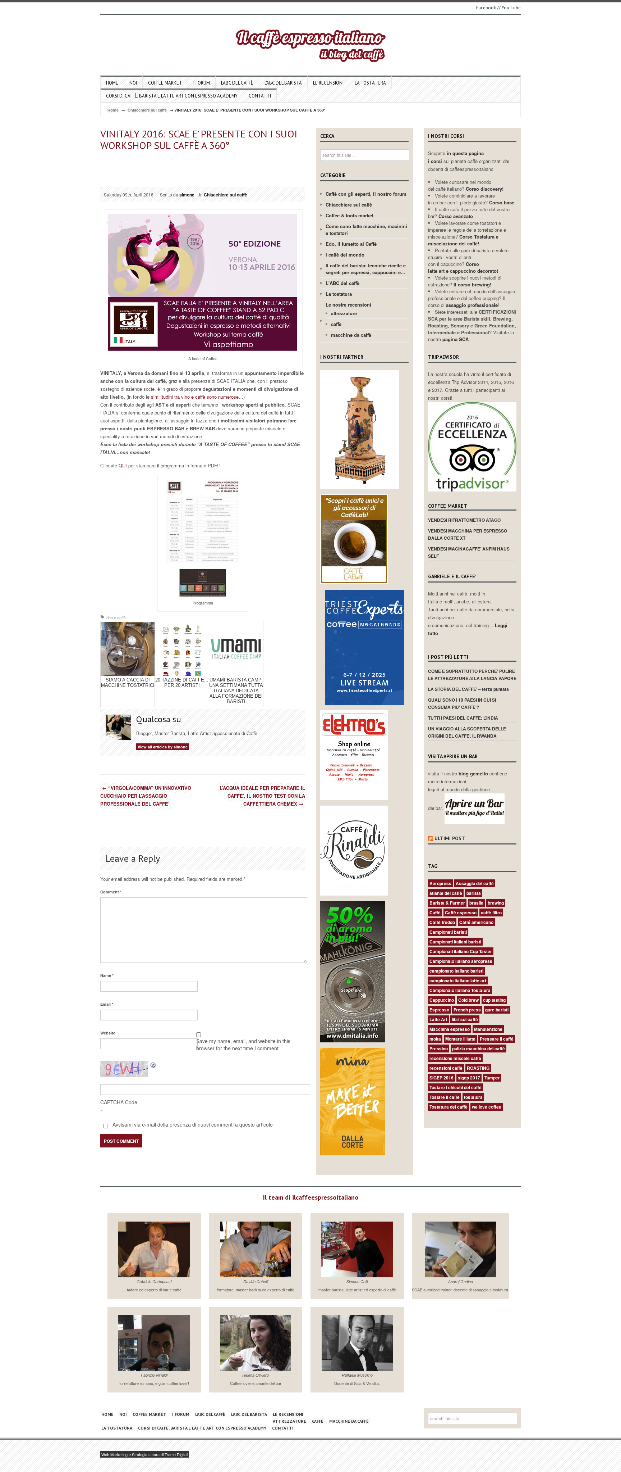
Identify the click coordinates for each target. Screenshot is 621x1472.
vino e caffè (116, 617)
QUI (123, 465)
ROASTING (478, 1068)
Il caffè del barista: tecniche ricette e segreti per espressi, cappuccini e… (366, 269)
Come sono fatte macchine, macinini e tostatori (366, 229)
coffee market (165, 83)
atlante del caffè (445, 893)
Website (107, 1033)
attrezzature (344, 313)
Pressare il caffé (497, 1039)
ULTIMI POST (449, 838)
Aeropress (440, 883)
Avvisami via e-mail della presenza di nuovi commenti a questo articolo (192, 1124)
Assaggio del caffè (475, 883)
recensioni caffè (446, 1068)
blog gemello (474, 773)
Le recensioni (328, 83)
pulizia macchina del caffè (478, 1048)
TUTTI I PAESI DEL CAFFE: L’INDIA (463, 718)
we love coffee (486, 1107)
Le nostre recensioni (348, 304)
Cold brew (468, 1000)
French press (467, 1009)
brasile (476, 903)
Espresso (439, 1009)
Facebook (486, 8)
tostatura (473, 1097)
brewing (496, 903)
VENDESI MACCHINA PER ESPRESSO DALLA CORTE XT (467, 534)
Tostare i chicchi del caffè (455, 1087)
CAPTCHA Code (118, 1102)
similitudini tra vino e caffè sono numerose (194, 396)
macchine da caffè (351, 334)
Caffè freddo (442, 922)
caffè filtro (491, 912)
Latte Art (438, 1019)
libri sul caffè (465, 1019)
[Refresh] (153, 1064)
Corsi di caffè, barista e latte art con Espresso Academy (172, 96)
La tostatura (370, 83)
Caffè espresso (461, 912)
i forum (201, 83)
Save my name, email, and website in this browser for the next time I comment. (243, 1044)
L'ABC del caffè (342, 283)
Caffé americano (476, 922)
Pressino (438, 1048)
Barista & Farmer (447, 903)
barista (473, 893)
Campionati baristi (448, 932)
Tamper (492, 1077)
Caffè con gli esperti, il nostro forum (366, 193)
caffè (336, 324)
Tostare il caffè (444, 1097)
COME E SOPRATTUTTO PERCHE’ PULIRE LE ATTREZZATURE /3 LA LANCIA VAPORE (472, 674)
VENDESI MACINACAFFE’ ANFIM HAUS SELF (469, 552)
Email (106, 1004)
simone (186, 194)
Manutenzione (488, 1029)
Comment (110, 891)
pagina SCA (455, 339)
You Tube (511, 8)
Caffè (435, 912)
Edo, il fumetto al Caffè (351, 243)
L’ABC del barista (283, 83)
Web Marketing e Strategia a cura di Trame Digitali (144, 1454)
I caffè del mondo (345, 254)
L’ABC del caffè (237, 83)
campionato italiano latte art (457, 980)
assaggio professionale (472, 305)
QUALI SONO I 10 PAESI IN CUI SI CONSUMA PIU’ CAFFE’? (462, 703)
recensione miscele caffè (455, 1058)
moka (435, 1039)
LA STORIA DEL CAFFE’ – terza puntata (468, 689)
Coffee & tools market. (350, 215)
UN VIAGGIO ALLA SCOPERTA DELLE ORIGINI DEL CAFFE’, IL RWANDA (467, 732)
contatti (260, 96)
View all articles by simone (163, 746)
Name (107, 975)
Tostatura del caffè (448, 1107)
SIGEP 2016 (441, 1077)
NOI (133, 83)
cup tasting (494, 1000)
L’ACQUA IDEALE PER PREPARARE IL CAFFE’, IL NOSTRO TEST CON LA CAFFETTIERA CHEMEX (262, 795)
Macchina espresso (449, 1029)
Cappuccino (441, 1000)
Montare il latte (460, 1039)
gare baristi (497, 1009)
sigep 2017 (469, 1077)
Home (112, 83)
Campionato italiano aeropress (460, 961)
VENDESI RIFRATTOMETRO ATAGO (464, 520)
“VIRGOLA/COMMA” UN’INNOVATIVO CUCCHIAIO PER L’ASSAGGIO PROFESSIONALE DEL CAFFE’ (145, 795)
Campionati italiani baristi (455, 941)
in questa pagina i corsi (456, 157)
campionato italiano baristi (456, 971)
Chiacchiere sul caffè (147, 110)
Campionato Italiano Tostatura (460, 990)
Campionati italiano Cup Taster (460, 951)
